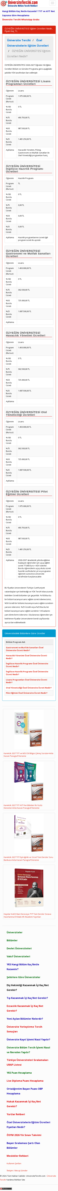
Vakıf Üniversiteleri (18, 956)
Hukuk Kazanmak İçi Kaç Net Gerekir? (24, 1104)
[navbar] (52, 2)
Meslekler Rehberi (17, 1155)
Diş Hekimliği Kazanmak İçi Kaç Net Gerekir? (28, 988)
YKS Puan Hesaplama (19, 1072)
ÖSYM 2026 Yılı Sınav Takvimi (24, 1135)
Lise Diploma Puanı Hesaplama (25, 1080)
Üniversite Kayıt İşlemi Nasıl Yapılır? (28, 1039)
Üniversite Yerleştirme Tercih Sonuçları (24, 1029)
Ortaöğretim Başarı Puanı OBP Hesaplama (25, 1091)
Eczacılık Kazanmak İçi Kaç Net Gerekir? (25, 1008)
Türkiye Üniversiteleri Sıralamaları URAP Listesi (27, 1062)
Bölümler (12, 940)
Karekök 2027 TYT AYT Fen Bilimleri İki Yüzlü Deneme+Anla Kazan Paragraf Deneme (23, 806)
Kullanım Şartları (14, 1163)
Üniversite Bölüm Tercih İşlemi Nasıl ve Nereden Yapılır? (28, 1050)
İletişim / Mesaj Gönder (17, 1170)
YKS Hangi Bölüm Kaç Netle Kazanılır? (23, 967)
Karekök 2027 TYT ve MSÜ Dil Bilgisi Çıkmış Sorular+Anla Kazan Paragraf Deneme (28, 754)
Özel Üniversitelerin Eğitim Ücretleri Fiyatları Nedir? (28, 1125)
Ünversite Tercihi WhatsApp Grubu (20, 19)
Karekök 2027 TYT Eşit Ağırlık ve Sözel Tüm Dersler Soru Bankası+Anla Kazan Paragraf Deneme (28, 858)
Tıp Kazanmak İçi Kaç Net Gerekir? (27, 998)
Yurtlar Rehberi (16, 1114)
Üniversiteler (14, 932)
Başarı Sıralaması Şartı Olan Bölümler (23, 1145)
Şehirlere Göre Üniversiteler (23, 977)
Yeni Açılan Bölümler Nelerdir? (25, 1018)
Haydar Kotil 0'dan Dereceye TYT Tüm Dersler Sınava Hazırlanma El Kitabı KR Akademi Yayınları (27, 915)
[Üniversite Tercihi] (19, 3)
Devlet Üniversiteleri (19, 948)
